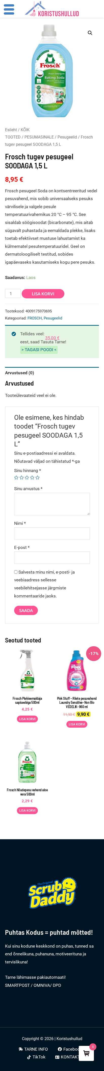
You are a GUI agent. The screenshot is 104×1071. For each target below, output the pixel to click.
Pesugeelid (67, 137)
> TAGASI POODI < (39, 349)
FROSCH (35, 318)
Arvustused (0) (19, 372)
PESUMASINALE (39, 137)
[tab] (52, 373)
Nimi (20, 523)
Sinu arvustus (28, 488)
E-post (22, 547)
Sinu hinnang (27, 470)
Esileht (11, 129)
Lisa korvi (43, 294)
